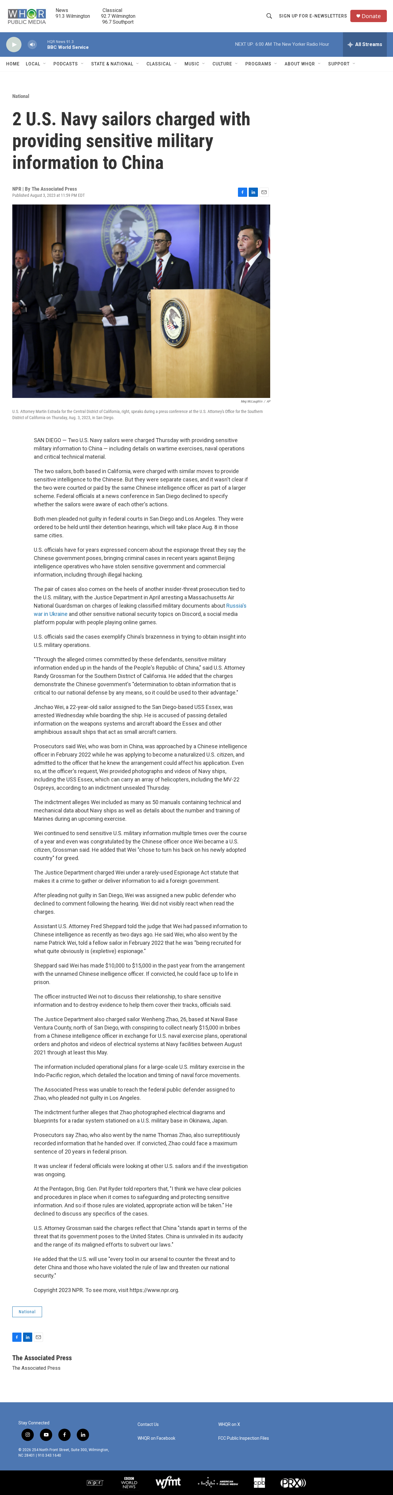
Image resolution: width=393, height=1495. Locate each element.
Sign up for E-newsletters (313, 16)
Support (339, 63)
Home (13, 63)
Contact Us (148, 1424)
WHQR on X (229, 1424)
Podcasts (65, 63)
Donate (371, 16)
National (20, 96)
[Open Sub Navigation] (44, 63)
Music (192, 63)
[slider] (42, 44)
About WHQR (300, 63)
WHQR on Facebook (156, 1438)
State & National (112, 63)
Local (33, 63)
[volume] (32, 45)
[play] (14, 44)
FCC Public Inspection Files (243, 1438)
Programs (258, 63)
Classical (158, 63)
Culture (222, 63)
